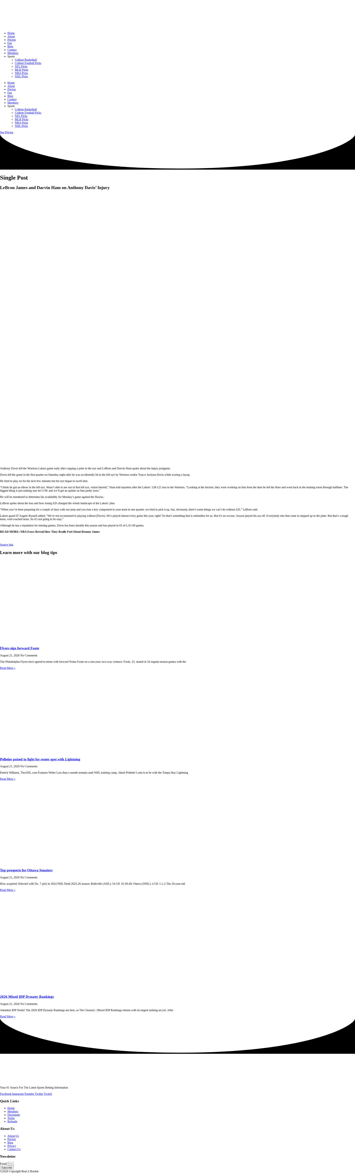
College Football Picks (28, 63)
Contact (11, 49)
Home (11, 33)
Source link (6, 544)
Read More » (7, 668)
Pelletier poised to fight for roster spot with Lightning (40, 759)
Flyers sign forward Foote (19, 648)
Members (12, 53)
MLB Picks (21, 69)
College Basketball (26, 59)
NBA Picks (21, 73)
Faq (9, 43)
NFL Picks (21, 66)
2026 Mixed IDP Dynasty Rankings (27, 997)
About (11, 36)
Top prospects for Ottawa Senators (26, 870)
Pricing (11, 39)
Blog (10, 46)
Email (4, 1163)
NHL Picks (21, 76)
